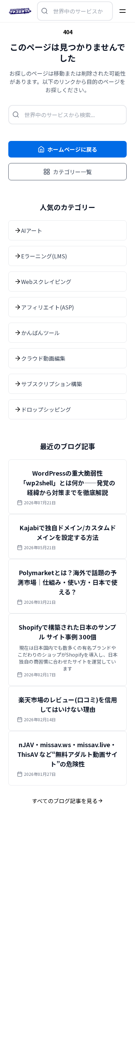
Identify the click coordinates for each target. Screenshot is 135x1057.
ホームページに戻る (72, 149)
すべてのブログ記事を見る (65, 801)
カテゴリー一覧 (72, 172)
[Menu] (122, 11)
